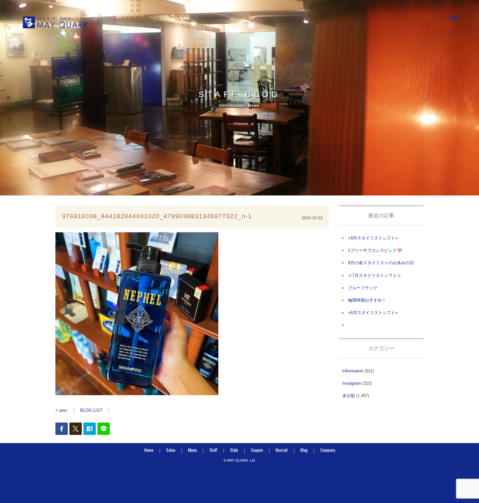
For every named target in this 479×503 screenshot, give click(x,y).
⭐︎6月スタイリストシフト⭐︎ (373, 312)
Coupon (257, 450)
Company (327, 450)
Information (352, 370)
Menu (192, 450)
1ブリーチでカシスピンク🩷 (375, 250)
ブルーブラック (363, 287)
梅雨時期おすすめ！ (367, 300)
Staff (213, 450)
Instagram (351, 383)
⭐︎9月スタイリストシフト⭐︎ (373, 238)
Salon (170, 450)
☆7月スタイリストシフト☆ (374, 275)
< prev (61, 410)
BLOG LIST (91, 410)
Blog (304, 450)
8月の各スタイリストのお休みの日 (381, 262)
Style (234, 450)
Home (148, 450)
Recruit (282, 450)
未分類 (348, 395)
